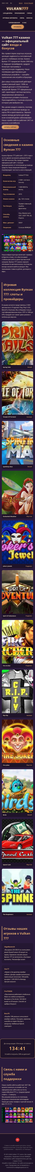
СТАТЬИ (29, 13)
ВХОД (20, 3)
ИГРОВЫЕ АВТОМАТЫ (10, 18)
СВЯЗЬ (22, 18)
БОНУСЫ (29, 18)
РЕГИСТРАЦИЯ (28, 3)
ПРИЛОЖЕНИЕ (20, 13)
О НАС (24, 22)
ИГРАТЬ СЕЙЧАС (10, 127)
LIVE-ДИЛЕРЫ (7, 13)
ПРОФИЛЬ (17, 27)
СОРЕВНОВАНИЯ (14, 22)
